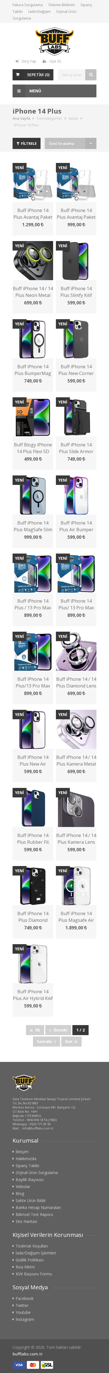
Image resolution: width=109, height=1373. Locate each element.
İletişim (22, 1151)
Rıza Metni (25, 1266)
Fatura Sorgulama (28, 4)
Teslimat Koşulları (32, 1246)
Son (70, 1041)
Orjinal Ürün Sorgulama (37, 1172)
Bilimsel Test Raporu (34, 1214)
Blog (20, 1193)
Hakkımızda (26, 1158)
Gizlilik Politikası (30, 1260)
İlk (36, 1030)
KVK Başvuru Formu (34, 1273)
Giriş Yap (29, 61)
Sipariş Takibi (27, 1165)
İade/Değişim (39, 11)
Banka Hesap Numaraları (38, 1207)
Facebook (25, 1298)
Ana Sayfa (21, 118)
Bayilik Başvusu (30, 1179)
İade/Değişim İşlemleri (36, 1253)
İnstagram (25, 1319)
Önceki (59, 1030)
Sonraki (45, 1041)
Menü (34, 90)
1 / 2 (80, 1030)
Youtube (23, 1312)
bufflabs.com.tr (28, 1354)
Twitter (22, 1305)
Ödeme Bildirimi (61, 4)
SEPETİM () (38, 74)
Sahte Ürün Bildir (31, 1200)
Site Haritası (26, 1221)
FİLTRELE (28, 143)
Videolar (23, 1186)
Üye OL (55, 61)
